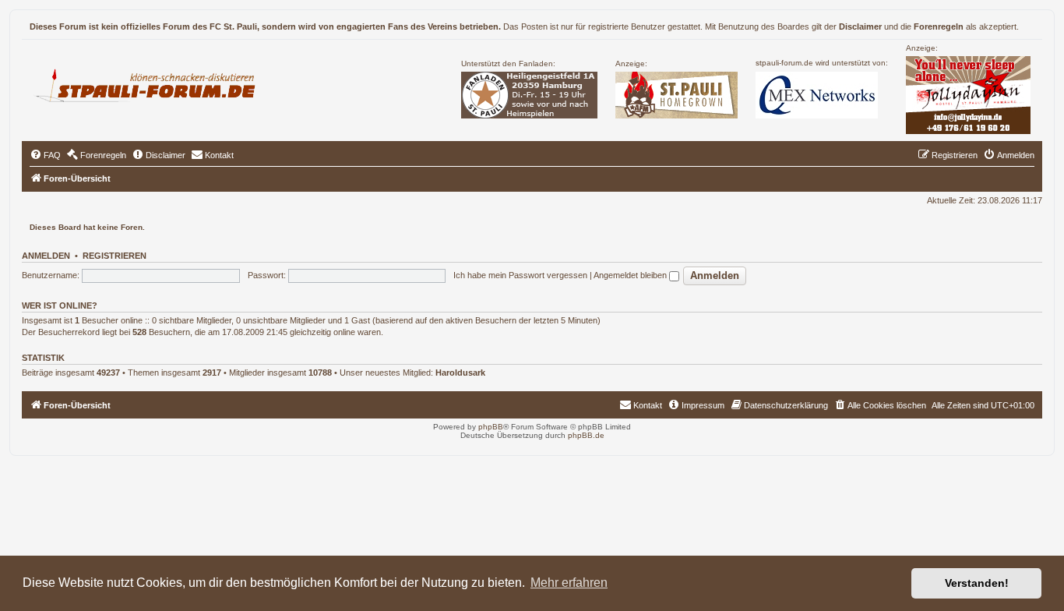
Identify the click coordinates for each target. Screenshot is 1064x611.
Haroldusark (460, 372)
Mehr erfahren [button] (569, 582)
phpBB (490, 426)
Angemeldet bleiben (631, 275)
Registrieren (114, 255)
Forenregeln (939, 26)
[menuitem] (45, 155)
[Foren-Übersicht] (151, 83)
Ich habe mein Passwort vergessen (520, 275)
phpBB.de (586, 435)
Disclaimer (860, 26)
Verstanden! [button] (977, 583)
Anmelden (46, 255)
